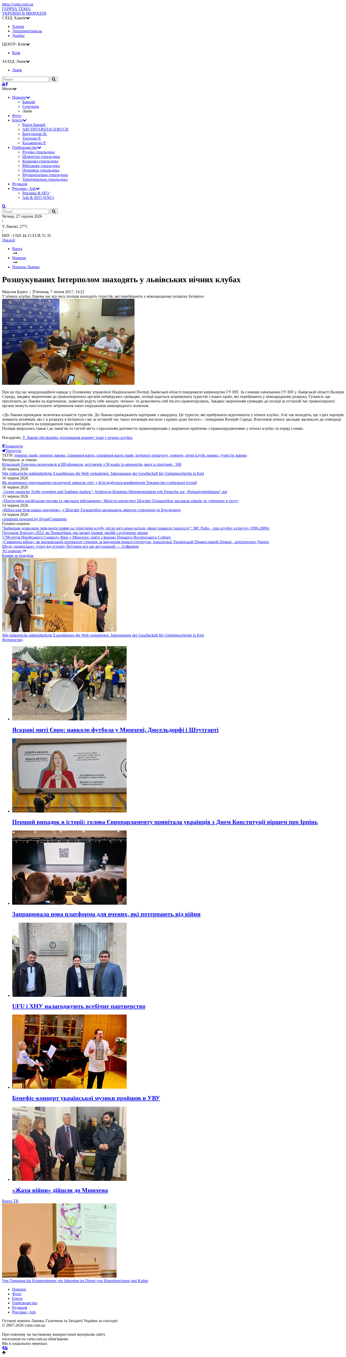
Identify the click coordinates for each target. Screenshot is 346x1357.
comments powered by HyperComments (34, 519)
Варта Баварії (33, 125)
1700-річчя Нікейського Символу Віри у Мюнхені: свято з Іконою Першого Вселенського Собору (86, 537)
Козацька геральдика (40, 161)
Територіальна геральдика (44, 179)
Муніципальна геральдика (45, 175)
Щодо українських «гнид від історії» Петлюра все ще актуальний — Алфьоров (70, 546)
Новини (19, 97)
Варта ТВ (10, 1201)
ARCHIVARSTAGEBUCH (45, 129)
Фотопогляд (12, 640)
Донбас (18, 35)
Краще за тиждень (17, 555)
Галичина (30, 106)
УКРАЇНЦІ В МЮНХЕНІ (24, 11)
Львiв (17, 70)
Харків (18, 26)
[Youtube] (4, 84)
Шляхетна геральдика (41, 156)
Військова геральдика (41, 166)
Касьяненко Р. (34, 143)
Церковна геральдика (40, 170)
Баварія (28, 102)
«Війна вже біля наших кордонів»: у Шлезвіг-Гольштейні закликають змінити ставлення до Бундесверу (91, 510)
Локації (8, 240)
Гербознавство (24, 147)
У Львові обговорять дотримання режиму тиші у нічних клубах (77, 437)
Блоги (17, 120)
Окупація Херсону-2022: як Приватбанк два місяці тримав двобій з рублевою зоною (75, 533)
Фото (16, 115)
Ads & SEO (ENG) (38, 197)
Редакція (19, 184)
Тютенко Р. (31, 138)
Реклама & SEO (35, 193)
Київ (16, 53)
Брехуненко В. (34, 134)
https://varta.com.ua (17, 4)
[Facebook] (7, 84)
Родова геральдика (38, 152)
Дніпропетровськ (27, 31)
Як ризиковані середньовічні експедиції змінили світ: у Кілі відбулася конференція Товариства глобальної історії (99, 482)
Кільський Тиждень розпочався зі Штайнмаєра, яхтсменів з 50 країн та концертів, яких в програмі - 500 (91, 464)
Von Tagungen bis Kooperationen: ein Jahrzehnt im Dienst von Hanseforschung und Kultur (75, 1281)
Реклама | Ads (24, 188)
